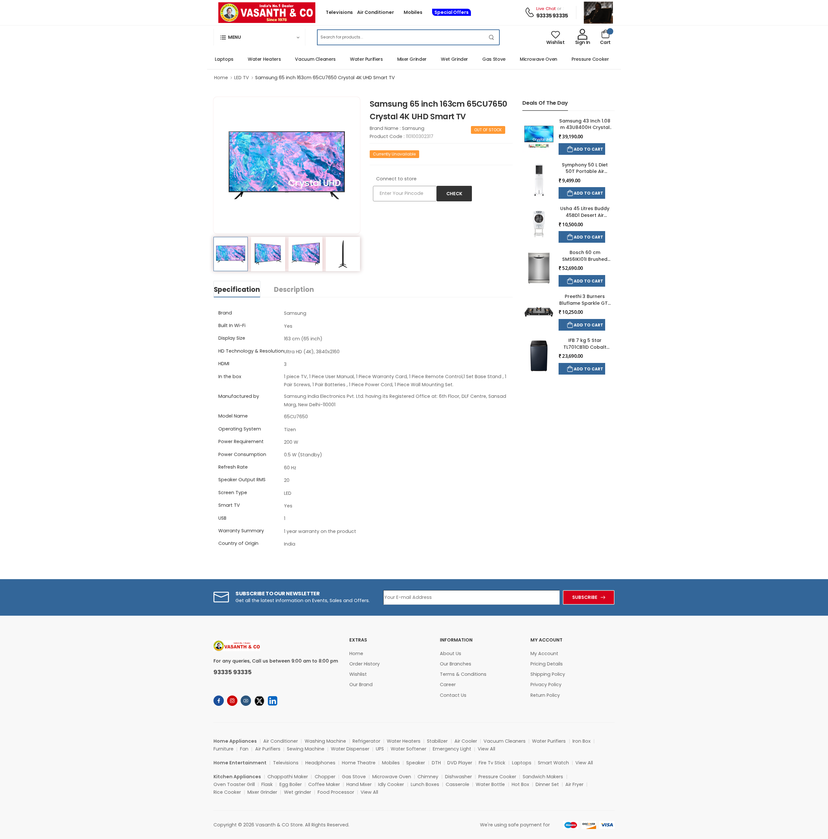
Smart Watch (553, 762)
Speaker (415, 762)
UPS (380, 749)
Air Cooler (465, 741)
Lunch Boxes (425, 784)
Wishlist (358, 674)
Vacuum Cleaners (304, 59)
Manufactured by (238, 396)
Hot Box (520, 784)
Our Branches (455, 664)
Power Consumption (242, 454)
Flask (267, 784)
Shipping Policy (547, 674)
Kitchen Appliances (237, 776)
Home (221, 77)
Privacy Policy (545, 684)
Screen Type (232, 492)
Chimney (428, 776)
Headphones (320, 762)
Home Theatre (359, 762)
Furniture (223, 749)
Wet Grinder (443, 59)
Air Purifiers (267, 749)
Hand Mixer (359, 784)
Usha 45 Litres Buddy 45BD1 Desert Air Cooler (584, 215)
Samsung (413, 128)
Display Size (231, 338)
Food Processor (336, 792)
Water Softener (408, 749)
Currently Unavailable (394, 154)
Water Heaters (253, 59)
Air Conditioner (375, 12)
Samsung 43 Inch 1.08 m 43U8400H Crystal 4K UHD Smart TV (584, 127)
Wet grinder (297, 792)
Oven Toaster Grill (234, 784)
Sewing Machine (305, 749)
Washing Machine (325, 741)
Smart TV (229, 505)
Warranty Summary (241, 530)
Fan (244, 749)
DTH (436, 762)
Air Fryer (574, 784)
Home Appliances (235, 741)
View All (486, 749)
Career (448, 684)
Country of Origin (238, 543)
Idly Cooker (391, 784)
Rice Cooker (227, 792)
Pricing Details (546, 664)
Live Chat (546, 8)
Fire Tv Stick (492, 762)
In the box (229, 376)
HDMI (223, 363)
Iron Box (581, 741)
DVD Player (459, 762)
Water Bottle (490, 784)
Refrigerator (366, 741)
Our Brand (361, 684)
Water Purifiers (355, 59)
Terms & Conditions (463, 674)
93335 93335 (552, 15)
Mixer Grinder (401, 59)
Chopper (325, 776)
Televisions (339, 12)
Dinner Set (547, 784)
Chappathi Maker (287, 776)
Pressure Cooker (579, 59)
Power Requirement (241, 441)
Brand (225, 313)
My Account (544, 653)
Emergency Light (452, 749)
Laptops (213, 59)
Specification (237, 289)
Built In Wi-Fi (231, 325)
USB (222, 518)
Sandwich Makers (543, 776)
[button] (259, 37)
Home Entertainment (240, 762)
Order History (364, 664)
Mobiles (413, 12)
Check (454, 193)
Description (294, 289)
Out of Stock (488, 130)
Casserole (457, 784)
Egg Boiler (290, 784)
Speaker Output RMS (242, 479)
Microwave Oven (528, 59)
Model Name (233, 416)
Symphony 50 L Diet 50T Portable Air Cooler (585, 171)
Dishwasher (458, 776)
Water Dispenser (350, 749)
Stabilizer (437, 741)
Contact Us (453, 695)
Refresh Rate (233, 467)
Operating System (239, 429)
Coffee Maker (324, 784)
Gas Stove (483, 59)
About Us (450, 653)
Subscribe (584, 597)
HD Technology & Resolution (251, 351)
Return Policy (545, 695)
